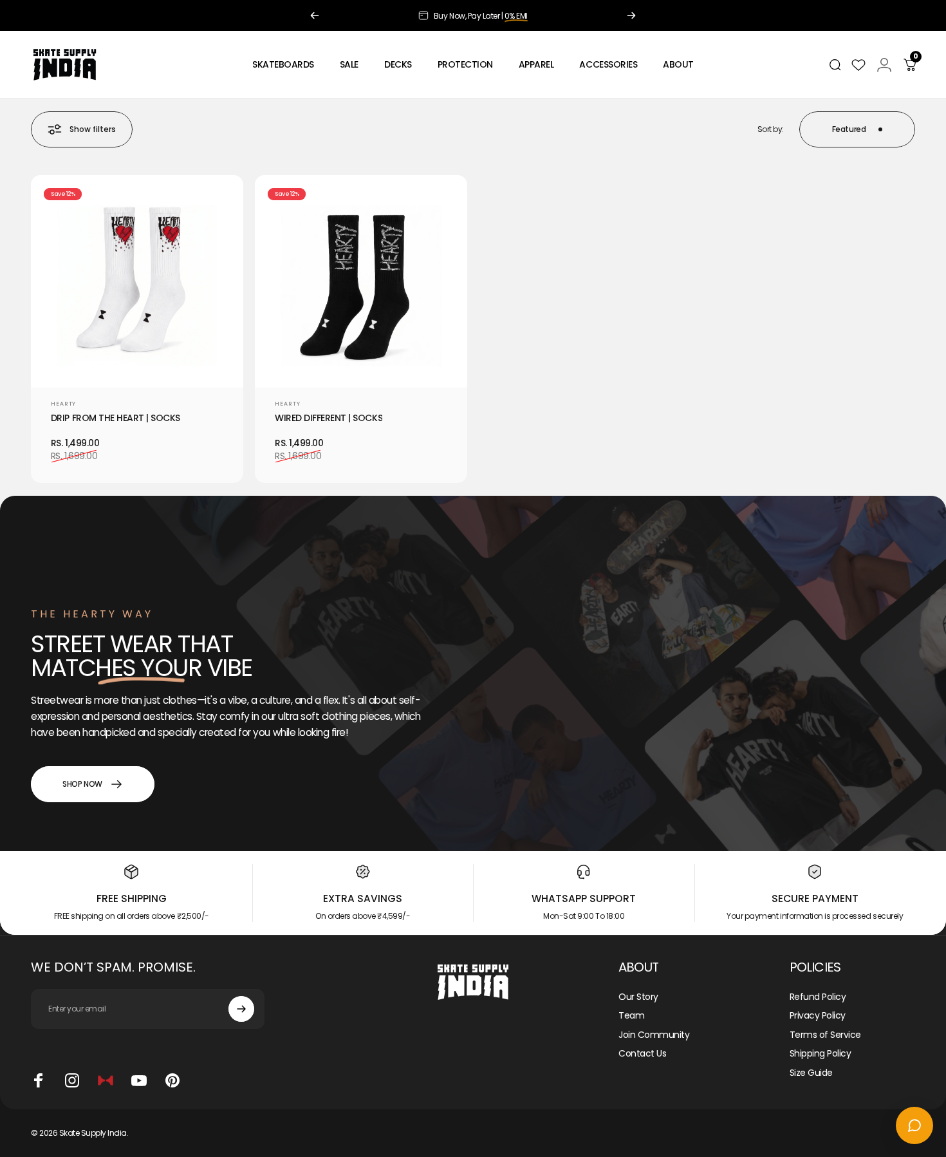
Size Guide (811, 1073)
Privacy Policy (818, 1016)
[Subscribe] (241, 1009)
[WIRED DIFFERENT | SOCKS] (361, 281)
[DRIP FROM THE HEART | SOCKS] (137, 281)
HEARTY (63, 404)
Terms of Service (825, 1035)
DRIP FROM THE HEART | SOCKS (115, 418)
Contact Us (642, 1054)
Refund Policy (818, 997)
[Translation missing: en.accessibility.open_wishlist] (858, 65)
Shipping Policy (820, 1054)
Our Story (638, 997)
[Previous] (315, 15)
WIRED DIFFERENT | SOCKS (328, 418)
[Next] (631, 15)
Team (631, 1016)
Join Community (653, 1035)
